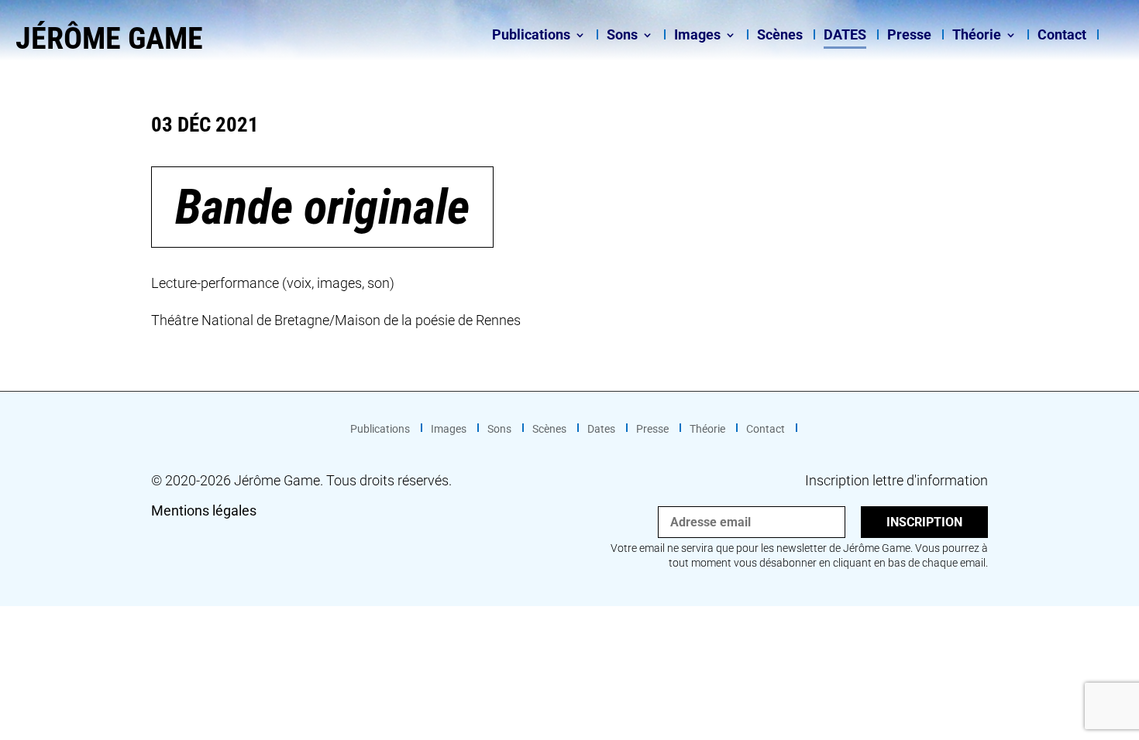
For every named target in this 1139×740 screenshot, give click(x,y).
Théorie (976, 36)
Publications (531, 36)
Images (697, 36)
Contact (1061, 36)
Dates (845, 36)
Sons (622, 36)
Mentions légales (203, 510)
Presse (909, 36)
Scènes (780, 36)
